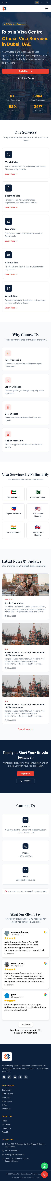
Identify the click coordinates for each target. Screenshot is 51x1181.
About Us (5, 1132)
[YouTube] (15, 1077)
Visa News (6, 1124)
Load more (25, 1024)
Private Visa (7, 1101)
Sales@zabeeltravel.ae (14, 1154)
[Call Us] (44, 1174)
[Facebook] (4, 1077)
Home (4, 1121)
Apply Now (23, 71)
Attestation (6, 1109)
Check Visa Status (25, 78)
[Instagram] (9, 1077)
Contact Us (6, 1128)
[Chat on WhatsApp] (44, 1165)
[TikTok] (20, 1077)
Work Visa (6, 1097)
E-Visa (4, 1105)
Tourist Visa (7, 1090)
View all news (24, 729)
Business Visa (7, 1094)
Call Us (27, 781)
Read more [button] (9, 954)
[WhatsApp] (26, 1077)
